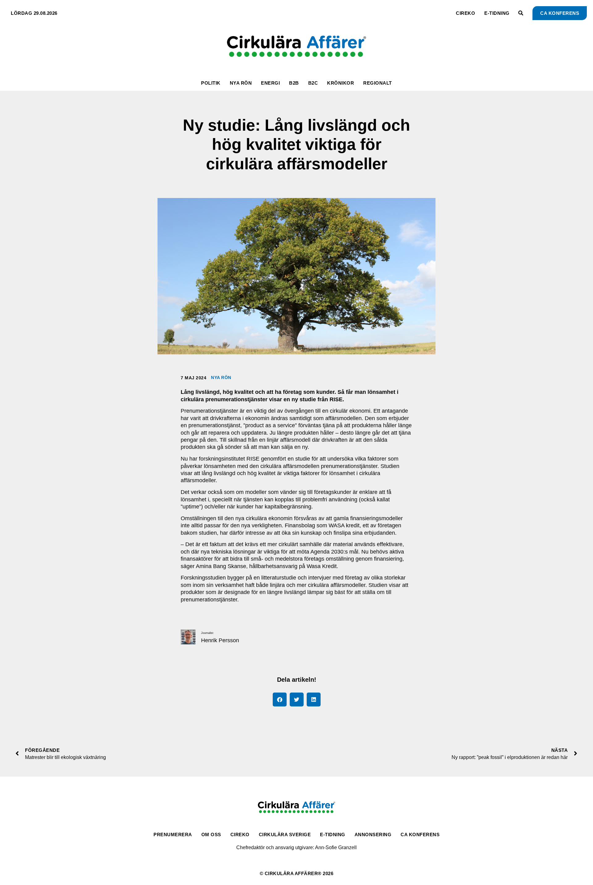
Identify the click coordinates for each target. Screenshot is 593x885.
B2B (294, 83)
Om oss (211, 834)
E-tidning (497, 13)
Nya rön (241, 83)
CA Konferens (420, 834)
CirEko (465, 13)
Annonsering (373, 834)
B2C (313, 83)
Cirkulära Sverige (285, 834)
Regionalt (377, 83)
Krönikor (340, 83)
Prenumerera (173, 834)
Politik (211, 83)
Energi (270, 83)
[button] (280, 699)
